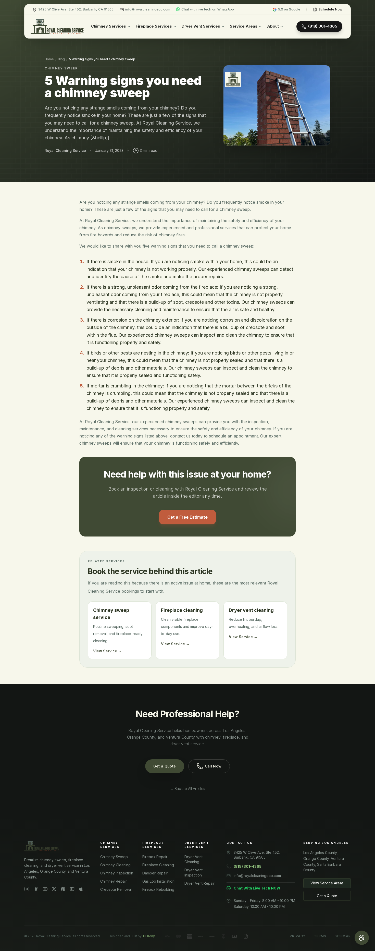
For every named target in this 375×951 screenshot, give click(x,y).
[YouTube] (45, 889)
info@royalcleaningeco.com (257, 875)
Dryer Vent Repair (199, 883)
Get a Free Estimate (187, 517)
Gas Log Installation (158, 881)
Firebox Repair (154, 857)
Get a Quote (164, 766)
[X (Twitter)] (54, 889)
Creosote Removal (116, 889)
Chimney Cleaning (115, 865)
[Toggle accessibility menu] (362, 938)
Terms (320, 936)
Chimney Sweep (114, 857)
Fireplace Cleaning (158, 865)
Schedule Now (330, 9)
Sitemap (343, 936)
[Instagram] (26, 889)
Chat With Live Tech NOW (257, 888)
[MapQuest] (72, 889)
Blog (61, 59)
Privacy (298, 936)
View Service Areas (327, 883)
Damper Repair (155, 873)
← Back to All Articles (187, 788)
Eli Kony (149, 936)
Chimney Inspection (116, 873)
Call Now (213, 766)
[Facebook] (36, 889)
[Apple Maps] (81, 889)
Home (49, 59)
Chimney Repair (113, 881)
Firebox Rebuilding (158, 889)
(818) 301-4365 (322, 26)
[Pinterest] (63, 889)
